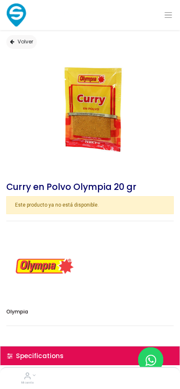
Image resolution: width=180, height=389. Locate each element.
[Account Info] (27, 377)
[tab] (90, 356)
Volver (25, 41)
